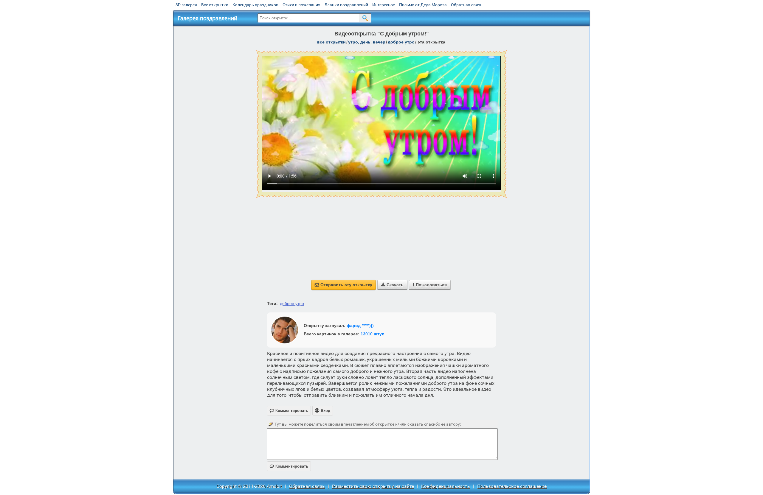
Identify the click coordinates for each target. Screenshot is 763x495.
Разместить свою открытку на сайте (373, 486)
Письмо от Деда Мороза (423, 4)
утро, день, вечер (366, 42)
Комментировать (289, 466)
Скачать (392, 284)
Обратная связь (467, 4)
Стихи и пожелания (301, 4)
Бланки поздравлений (346, 4)
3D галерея (186, 4)
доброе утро (401, 42)
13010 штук (372, 333)
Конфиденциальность (445, 486)
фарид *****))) (360, 325)
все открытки (331, 42)
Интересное (383, 4)
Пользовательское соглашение (512, 486)
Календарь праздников (255, 4)
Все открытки (214, 4)
